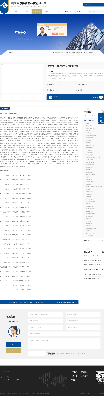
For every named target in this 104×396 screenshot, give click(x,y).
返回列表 (40, 302)
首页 (16, 11)
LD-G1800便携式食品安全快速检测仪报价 (20, 302)
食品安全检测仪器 (77, 52)
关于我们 (26, 11)
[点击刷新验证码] (51, 353)
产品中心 (37, 11)
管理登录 (96, 393)
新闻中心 (47, 11)
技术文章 (57, 11)
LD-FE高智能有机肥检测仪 (66, 302)
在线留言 (68, 11)
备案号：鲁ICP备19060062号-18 (41, 393)
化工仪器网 (90, 393)
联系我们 (78, 11)
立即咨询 (95, 97)
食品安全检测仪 (88, 52)
